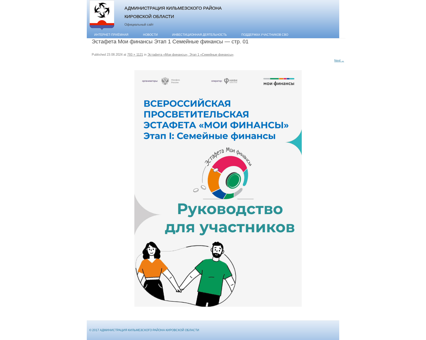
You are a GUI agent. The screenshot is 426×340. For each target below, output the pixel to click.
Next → (339, 60)
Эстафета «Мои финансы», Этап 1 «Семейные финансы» (190, 54)
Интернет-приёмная (111, 34)
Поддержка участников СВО (264, 34)
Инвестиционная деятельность (199, 34)
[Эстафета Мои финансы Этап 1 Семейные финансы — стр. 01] (218, 188)
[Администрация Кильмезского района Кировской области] (102, 30)
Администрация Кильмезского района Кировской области (173, 12)
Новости (150, 34)
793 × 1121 (135, 54)
